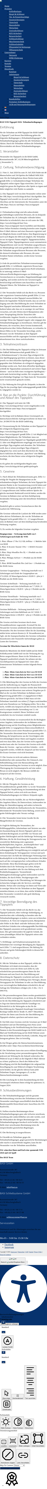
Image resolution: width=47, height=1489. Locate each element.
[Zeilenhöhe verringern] (3, 1362)
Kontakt (8, 63)
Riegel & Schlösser (17, 14)
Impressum (14, 1252)
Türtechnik (13, 22)
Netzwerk (13, 55)
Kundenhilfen (14, 99)
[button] (27, 1262)
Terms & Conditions (5, 1255)
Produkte (8, 9)
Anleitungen (14, 74)
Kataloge (12, 72)
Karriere (8, 61)
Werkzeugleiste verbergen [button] (9, 1324)
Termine (8, 66)
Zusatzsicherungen (16, 20)
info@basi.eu (12, 1187)
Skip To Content (6, 1465)
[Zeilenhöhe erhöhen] (3, 1352)
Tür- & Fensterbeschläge (19, 17)
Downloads (9, 69)
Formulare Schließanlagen (19, 102)
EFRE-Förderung (16, 58)
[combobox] (12, 1261)
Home (7, 6)
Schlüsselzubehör (16, 44)
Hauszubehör (14, 25)
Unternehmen (10, 52)
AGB (26, 1252)
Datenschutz (21, 1252)
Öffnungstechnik (16, 50)
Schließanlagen (15, 11)
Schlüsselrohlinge (16, 39)
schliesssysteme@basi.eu (17, 1217)
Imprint (31, 1252)
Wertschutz (13, 28)
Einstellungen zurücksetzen (10, 1468)
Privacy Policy (38, 1252)
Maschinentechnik (16, 41)
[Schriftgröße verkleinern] (3, 1332)
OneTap (16, 1319)
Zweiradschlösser (16, 31)
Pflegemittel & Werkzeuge (19, 47)
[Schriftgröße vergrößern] (3, 1322)
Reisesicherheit (15, 36)
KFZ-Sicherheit (15, 33)
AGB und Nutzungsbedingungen (22, 104)
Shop (7, 113)
